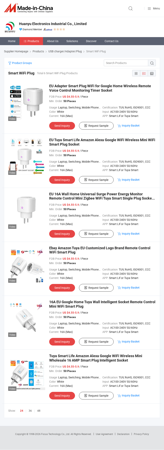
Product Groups (21, 63)
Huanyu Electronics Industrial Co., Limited (53, 24)
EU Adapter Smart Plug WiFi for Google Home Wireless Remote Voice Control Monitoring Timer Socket (100, 88)
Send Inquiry (62, 126)
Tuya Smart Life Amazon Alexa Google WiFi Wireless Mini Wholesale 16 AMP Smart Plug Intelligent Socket (95, 358)
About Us (52, 41)
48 (38, 410)
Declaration (123, 434)
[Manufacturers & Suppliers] (29, 8)
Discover (91, 41)
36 (30, 410)
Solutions (72, 41)
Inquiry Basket (131, 125)
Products (33, 41)
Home (11, 41)
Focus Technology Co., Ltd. (56, 434)
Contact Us (111, 41)
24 (21, 410)
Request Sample (98, 126)
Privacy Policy (141, 434)
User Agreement (104, 434)
